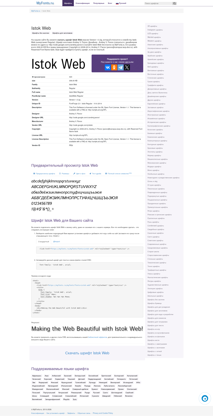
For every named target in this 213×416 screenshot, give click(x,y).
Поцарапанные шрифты (157, 199)
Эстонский (133, 379)
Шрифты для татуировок (157, 321)
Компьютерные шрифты (157, 140)
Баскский (67, 375)
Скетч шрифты (153, 236)
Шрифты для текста (156, 325)
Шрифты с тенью (154, 355)
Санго (105, 392)
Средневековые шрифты (158, 247)
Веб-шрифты (153, 66)
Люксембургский (124, 385)
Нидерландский (94, 379)
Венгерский (115, 382)
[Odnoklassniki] (114, 67)
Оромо (121, 389)
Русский (122, 3)
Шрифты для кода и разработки (160, 314)
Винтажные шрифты (156, 70)
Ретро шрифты (154, 211)
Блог (110, 3)
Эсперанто (121, 379)
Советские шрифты (155, 240)
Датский (81, 379)
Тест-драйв (96, 173)
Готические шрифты (156, 77)
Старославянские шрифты (158, 255)
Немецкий (103, 382)
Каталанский (132, 375)
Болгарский (119, 375)
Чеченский (36, 379)
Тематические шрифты (157, 262)
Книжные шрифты (155, 133)
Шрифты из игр (154, 329)
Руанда (87, 385)
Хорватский (59, 379)
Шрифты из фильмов (156, 336)
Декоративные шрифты (157, 89)
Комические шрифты (156, 137)
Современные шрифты (157, 244)
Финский (54, 382)
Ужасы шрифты (154, 273)
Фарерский (43, 382)
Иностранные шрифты (157, 114)
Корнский (48, 379)
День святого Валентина (157, 92)
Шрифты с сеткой (155, 351)
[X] (127, 67)
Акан (47, 375)
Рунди (87, 392)
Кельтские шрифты (155, 129)
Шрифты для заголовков (157, 310)
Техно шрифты (154, 266)
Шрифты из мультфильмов (158, 332)
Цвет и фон (80, 173)
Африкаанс (36, 375)
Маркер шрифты (154, 155)
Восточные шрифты (156, 74)
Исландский (128, 382)
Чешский (71, 379)
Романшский (76, 392)
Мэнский (65, 389)
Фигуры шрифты (154, 281)
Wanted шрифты (154, 37)
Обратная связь (84, 413)
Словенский (57, 396)
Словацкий (44, 396)
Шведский (106, 396)
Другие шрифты (154, 100)
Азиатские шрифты (155, 44)
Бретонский (106, 375)
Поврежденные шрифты (157, 192)
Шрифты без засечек (156, 299)
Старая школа (153, 251)
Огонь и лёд (152, 181)
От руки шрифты (154, 185)
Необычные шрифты (156, 174)
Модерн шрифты (154, 166)
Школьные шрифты (155, 296)
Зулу (75, 399)
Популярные (98, 3)
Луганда (92, 382)
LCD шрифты (153, 33)
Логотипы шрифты (155, 151)
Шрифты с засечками (156, 347)
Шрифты (68, 3)
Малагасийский (52, 389)
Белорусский (80, 375)
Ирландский (53, 385)
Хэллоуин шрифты (155, 288)
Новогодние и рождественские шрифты (163, 177)
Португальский (49, 392)
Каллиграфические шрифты (159, 126)
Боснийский (93, 375)
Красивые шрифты (155, 148)
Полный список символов (119, 173)
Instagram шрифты (155, 29)
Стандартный (43, 241)
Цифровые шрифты (156, 292)
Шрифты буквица (154, 303)
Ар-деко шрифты (154, 52)
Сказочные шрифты (156, 233)
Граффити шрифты (155, 85)
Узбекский (118, 396)
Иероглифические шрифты (158, 111)
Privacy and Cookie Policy (103, 413)
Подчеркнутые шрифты (157, 196)
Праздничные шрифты (157, 203)
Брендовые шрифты (156, 63)
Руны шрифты (153, 222)
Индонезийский (38, 385)
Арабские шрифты (155, 55)
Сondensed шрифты (156, 225)
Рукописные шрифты (156, 218)
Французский (66, 382)
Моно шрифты (153, 170)
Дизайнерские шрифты (157, 96)
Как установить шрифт (56, 413)
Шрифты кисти (153, 340)
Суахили (95, 396)
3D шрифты (152, 26)
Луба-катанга (109, 385)
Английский (109, 379)
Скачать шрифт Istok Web (87, 352)
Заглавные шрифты (155, 107)
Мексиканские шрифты (157, 162)
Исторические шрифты (157, 122)
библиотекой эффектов (97, 337)
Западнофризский (52, 399)
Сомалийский (70, 396)
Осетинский (132, 389)
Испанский (84, 396)
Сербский (129, 392)
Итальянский (66, 385)
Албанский (56, 375)
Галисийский (80, 382)
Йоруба (66, 399)
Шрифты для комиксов (157, 318)
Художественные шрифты (158, 284)
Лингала (97, 385)
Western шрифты (154, 41)
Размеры (65, 173)
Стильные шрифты (155, 259)
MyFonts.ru (35, 11)
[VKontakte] (108, 67)
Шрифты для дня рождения (159, 307)
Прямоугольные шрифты (158, 207)
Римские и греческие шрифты (160, 214)
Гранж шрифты (154, 81)
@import (56, 241)
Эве (33, 382)
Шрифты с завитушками (157, 344)
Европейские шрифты (156, 103)
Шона (34, 396)
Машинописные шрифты (158, 159)
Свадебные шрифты (156, 229)
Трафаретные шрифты (157, 270)
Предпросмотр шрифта (45, 173)
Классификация (83, 3)
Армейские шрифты (156, 59)
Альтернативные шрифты (158, 48)
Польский (36, 392)
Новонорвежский (108, 389)
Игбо (138, 382)
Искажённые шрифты (156, 118)
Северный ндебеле (80, 389)
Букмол (95, 389)
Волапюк (128, 396)
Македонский (37, 389)
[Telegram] (121, 67)
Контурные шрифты (156, 144)
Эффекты (71, 413)
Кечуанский (63, 392)
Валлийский (37, 399)
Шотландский (116, 392)
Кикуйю (78, 385)
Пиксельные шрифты (156, 188)
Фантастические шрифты (158, 277)
